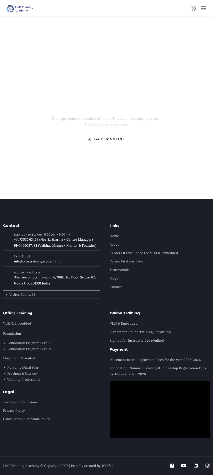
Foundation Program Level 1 (28, 343)
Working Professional (23, 379)
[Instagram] (207, 465)
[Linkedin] (195, 465)
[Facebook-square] (172, 465)
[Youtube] (184, 465)
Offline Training (17, 313)
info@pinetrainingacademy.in (37, 261)
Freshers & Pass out (22, 373)
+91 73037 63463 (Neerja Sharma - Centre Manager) (53, 239)
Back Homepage (109, 139)
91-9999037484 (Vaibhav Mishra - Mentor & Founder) (55, 245)
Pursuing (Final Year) (23, 367)
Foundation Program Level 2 (29, 349)
